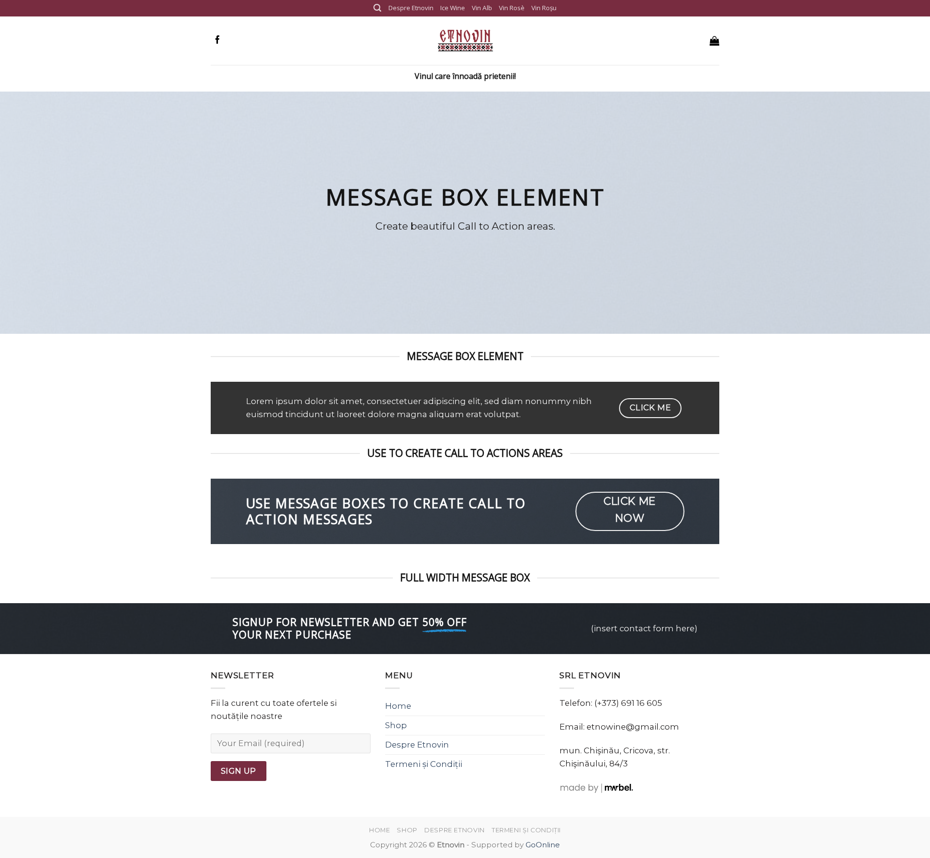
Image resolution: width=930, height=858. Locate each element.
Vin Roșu (544, 7)
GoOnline (543, 844)
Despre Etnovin (411, 7)
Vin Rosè (512, 7)
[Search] (377, 8)
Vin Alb (482, 7)
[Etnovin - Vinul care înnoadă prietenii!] (465, 40)
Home (398, 706)
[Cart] (714, 40)
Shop (396, 725)
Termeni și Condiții (423, 764)
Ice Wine (452, 7)
